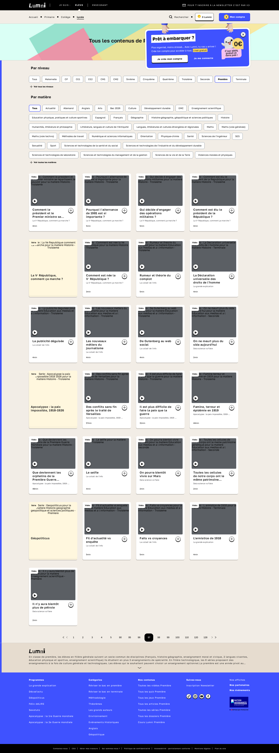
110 (187, 637)
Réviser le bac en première (105, 685)
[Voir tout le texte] (139, 668)
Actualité (50, 108)
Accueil (33, 17)
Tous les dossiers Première (154, 716)
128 (205, 637)
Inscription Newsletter (200, 685)
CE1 (78, 79)
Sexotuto (34, 710)
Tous (34, 79)
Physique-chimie (170, 136)
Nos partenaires (239, 685)
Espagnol (100, 117)
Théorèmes (95, 703)
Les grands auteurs (100, 710)
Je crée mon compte (169, 59)
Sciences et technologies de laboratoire (53, 154)
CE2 (90, 79)
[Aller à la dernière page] (215, 637)
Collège (65, 17)
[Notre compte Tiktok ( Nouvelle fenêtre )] (188, 696)
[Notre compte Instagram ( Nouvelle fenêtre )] (195, 696)
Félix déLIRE (36, 703)
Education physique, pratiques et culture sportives (59, 117)
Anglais (86, 108)
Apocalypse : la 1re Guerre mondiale (51, 716)
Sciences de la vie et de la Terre (172, 154)
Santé (190, 136)
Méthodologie (97, 697)
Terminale (241, 79)
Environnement (98, 716)
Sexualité (37, 145)
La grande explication (42, 685)
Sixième (130, 79)
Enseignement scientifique (206, 108)
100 (178, 637)
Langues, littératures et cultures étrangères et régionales (168, 126)
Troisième (187, 79)
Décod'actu (36, 691)
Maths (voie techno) (43, 136)
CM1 (103, 79)
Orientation (146, 136)
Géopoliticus (36, 697)
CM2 (115, 79)
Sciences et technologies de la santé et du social (91, 145)
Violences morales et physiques (215, 154)
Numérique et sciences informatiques (112, 136)
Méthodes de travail (73, 136)
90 (120, 637)
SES (237, 136)
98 (158, 637)
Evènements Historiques (104, 722)
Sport (53, 145)
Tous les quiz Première (152, 691)
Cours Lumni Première (151, 722)
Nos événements (240, 690)
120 (196, 637)
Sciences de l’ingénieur (214, 136)
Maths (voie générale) (233, 126)
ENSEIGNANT (100, 5)
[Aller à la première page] (63, 637)
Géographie (137, 117)
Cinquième (149, 79)
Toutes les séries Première (154, 710)
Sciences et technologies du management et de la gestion (115, 154)
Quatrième (168, 79)
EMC (181, 108)
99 (168, 637)
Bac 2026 (115, 108)
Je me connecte (203, 58)
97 (149, 637)
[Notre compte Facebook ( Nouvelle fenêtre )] (208, 696)
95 (129, 637)
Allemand (68, 108)
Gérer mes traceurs (89, 748)
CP (66, 79)
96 (139, 637)
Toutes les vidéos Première (154, 685)
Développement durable (157, 108)
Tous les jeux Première (152, 697)
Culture (132, 108)
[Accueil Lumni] (37, 5)
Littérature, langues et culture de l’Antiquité (104, 126)
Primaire (49, 17)
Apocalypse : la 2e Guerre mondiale (50, 722)
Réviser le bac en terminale (106, 691)
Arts (100, 108)
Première (222, 79)
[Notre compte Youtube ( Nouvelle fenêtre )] (201, 696)
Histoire (225, 117)
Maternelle (51, 79)
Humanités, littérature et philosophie (52, 126)
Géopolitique (96, 734)
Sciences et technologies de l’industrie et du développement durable (164, 145)
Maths (210, 126)
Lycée (80, 17)
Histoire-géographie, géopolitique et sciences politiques (182, 117)
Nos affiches (237, 679)
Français (118, 117)
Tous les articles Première (154, 703)
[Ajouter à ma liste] (70, 210)
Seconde (205, 79)
